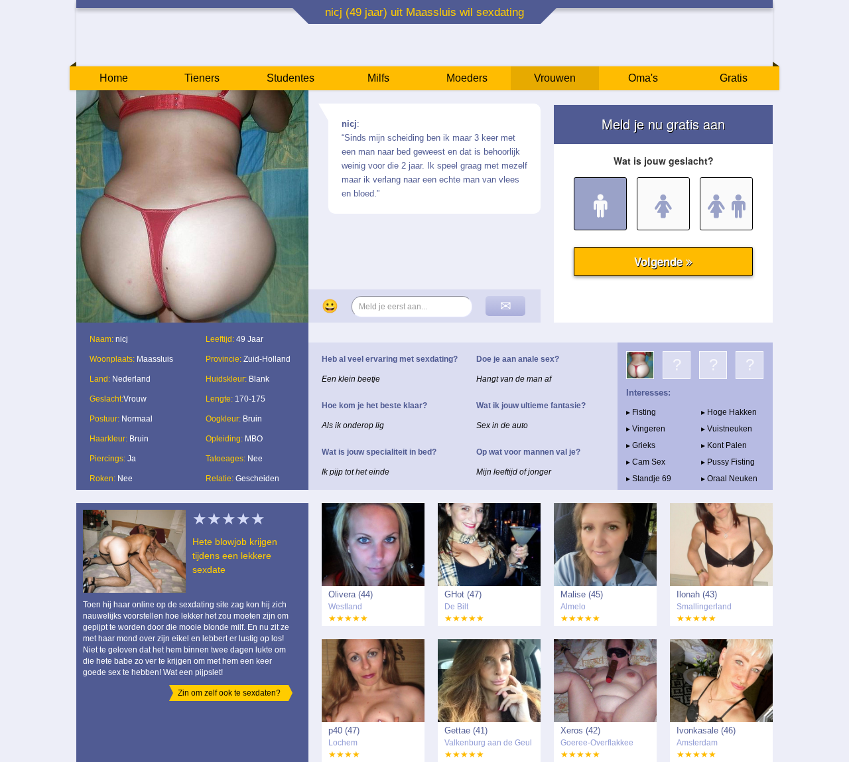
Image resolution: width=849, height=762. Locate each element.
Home (113, 78)
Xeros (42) (580, 730)
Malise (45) (581, 594)
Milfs (378, 78)
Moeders (467, 78)
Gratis (734, 78)
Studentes (290, 78)
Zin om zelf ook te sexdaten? (229, 693)
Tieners (202, 78)
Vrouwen (555, 78)
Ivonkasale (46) (706, 730)
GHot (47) (463, 594)
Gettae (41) (466, 730)
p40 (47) (343, 730)
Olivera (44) (350, 594)
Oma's (643, 78)
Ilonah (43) (697, 594)
